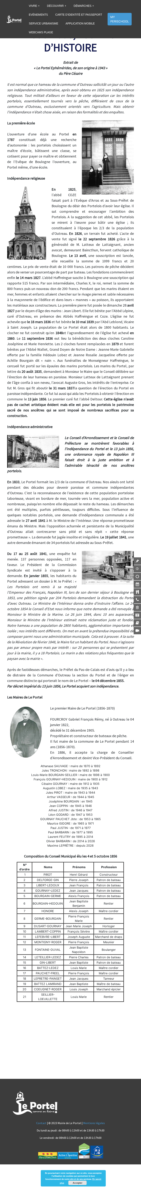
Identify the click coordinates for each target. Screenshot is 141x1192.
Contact (41, 1123)
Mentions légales (94, 1123)
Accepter (77, 1182)
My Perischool (119, 19)
